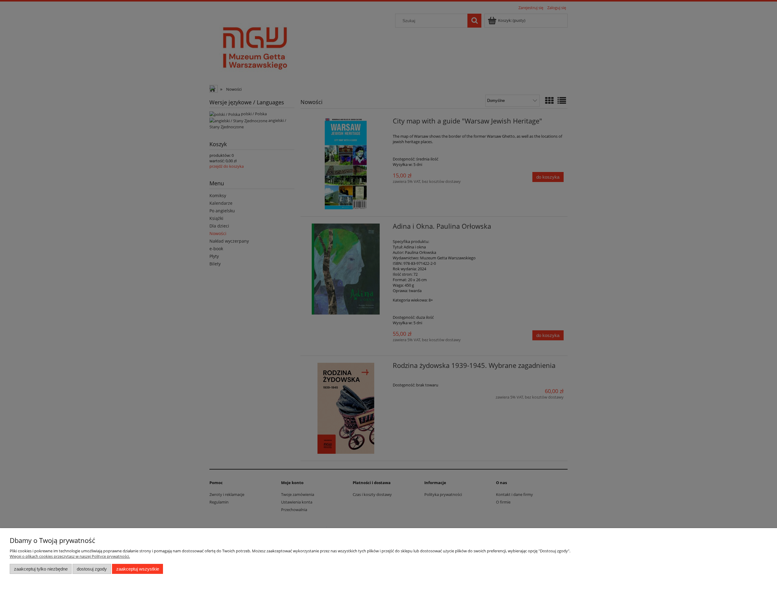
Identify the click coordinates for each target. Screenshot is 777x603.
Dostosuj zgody (92, 568)
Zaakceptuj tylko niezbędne (41, 568)
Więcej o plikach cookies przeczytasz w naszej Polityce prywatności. (70, 556)
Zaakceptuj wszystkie (137, 568)
